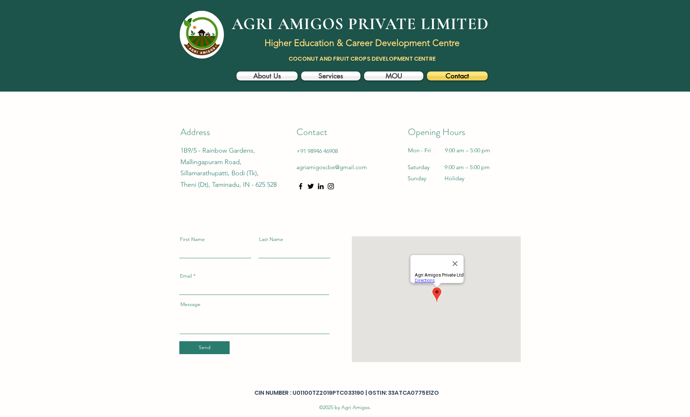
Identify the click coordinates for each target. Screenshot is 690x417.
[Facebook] (300, 186)
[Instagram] (331, 186)
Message (190, 304)
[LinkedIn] (321, 186)
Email (186, 275)
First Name (192, 239)
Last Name (271, 239)
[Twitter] (311, 186)
